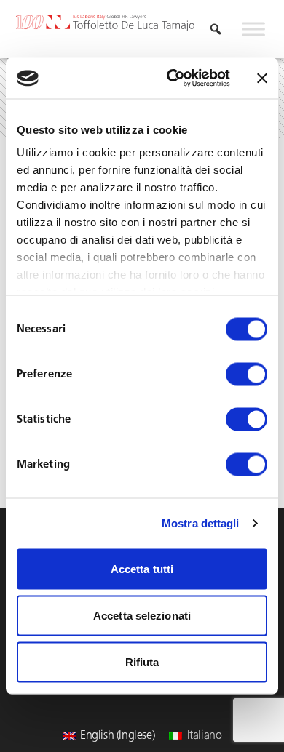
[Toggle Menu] (253, 29)
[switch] (246, 373)
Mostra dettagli (201, 523)
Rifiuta (142, 661)
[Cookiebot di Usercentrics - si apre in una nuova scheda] (172, 78)
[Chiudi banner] (262, 78)
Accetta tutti (142, 568)
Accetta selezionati (142, 615)
